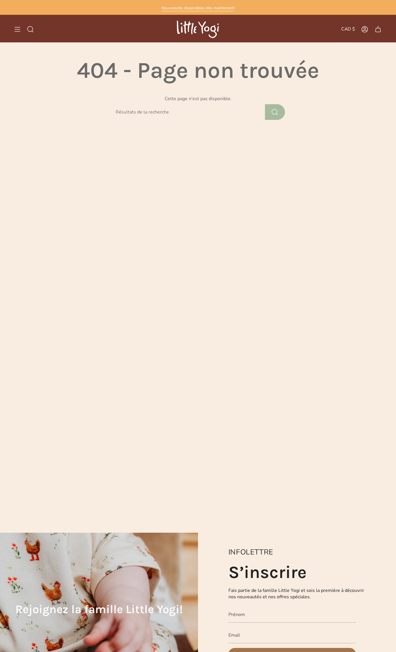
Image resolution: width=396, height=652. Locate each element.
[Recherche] (275, 112)
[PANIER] (378, 29)
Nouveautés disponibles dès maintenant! (198, 8)
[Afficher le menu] (17, 29)
